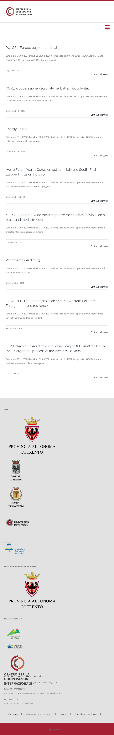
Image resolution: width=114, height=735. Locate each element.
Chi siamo (13, 714)
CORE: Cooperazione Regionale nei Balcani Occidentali (47, 88)
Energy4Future (17, 129)
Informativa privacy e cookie (39, 714)
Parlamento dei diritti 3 (23, 260)
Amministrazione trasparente (88, 714)
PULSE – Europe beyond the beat (31, 48)
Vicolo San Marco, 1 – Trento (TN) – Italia (23, 676)
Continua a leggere (99, 74)
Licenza (63, 714)
